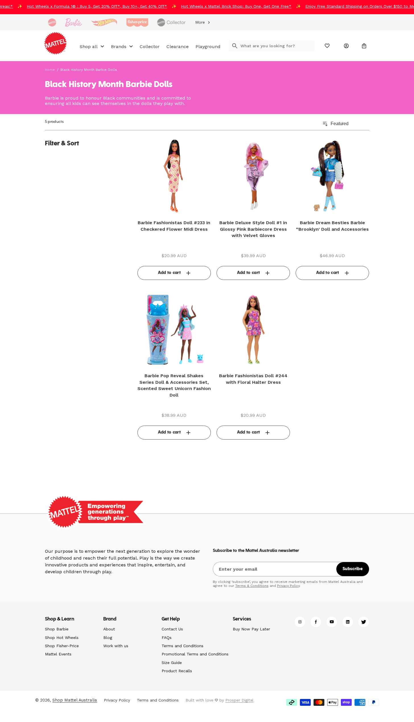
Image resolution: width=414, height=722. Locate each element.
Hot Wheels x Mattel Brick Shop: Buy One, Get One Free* (232, 6)
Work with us (115, 645)
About (109, 629)
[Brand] (52, 22)
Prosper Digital (239, 700)
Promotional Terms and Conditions (195, 654)
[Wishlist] (327, 45)
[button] (364, 45)
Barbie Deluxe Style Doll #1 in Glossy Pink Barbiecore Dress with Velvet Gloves (253, 229)
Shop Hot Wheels (62, 637)
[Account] (346, 46)
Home (50, 70)
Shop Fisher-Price (62, 645)
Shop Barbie (57, 629)
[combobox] (277, 46)
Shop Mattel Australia (74, 700)
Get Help (171, 619)
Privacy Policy (288, 586)
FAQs (167, 637)
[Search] (234, 45)
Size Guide (172, 662)
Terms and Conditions (182, 645)
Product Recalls (177, 671)
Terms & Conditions (252, 586)
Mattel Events (58, 654)
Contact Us (172, 629)
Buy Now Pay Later (251, 629)
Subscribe (352, 569)
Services (242, 619)
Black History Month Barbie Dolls (88, 70)
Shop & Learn (60, 619)
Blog (107, 637)
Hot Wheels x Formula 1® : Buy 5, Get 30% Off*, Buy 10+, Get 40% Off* (93, 6)
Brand (110, 619)
